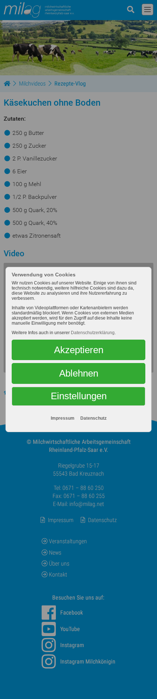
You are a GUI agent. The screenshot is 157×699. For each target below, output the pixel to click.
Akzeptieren (78, 350)
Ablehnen (78, 373)
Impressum (62, 418)
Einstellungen (79, 396)
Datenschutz (93, 418)
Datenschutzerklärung (93, 332)
